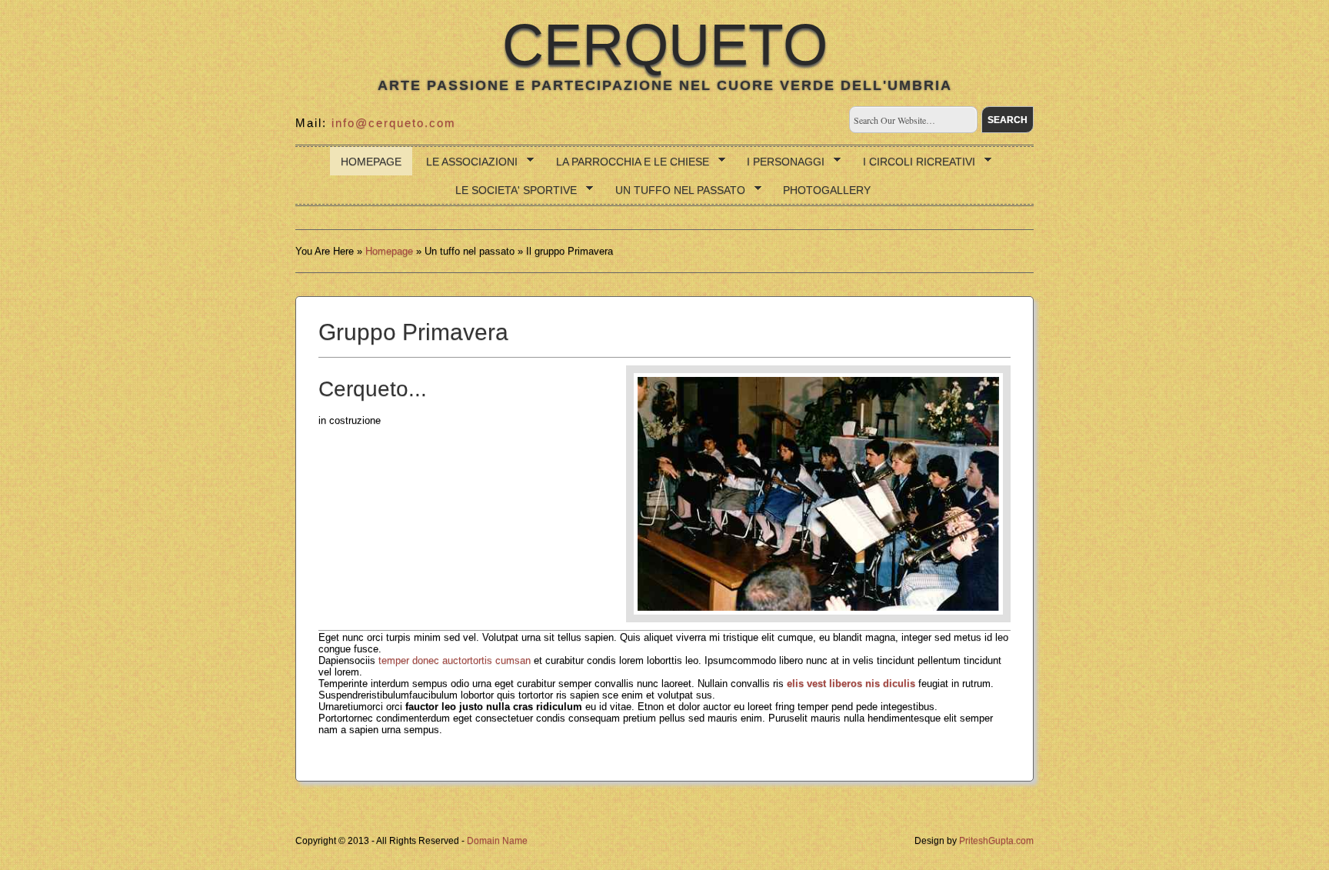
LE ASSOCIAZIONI (466, 161)
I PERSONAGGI (780, 161)
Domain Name (497, 840)
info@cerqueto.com (393, 122)
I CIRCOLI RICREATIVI (913, 161)
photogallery (827, 190)
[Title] (818, 493)
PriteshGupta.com (996, 840)
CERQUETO (665, 44)
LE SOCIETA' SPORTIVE (511, 190)
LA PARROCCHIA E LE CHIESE (627, 161)
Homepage (371, 161)
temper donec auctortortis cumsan (454, 660)
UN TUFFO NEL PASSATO (675, 190)
